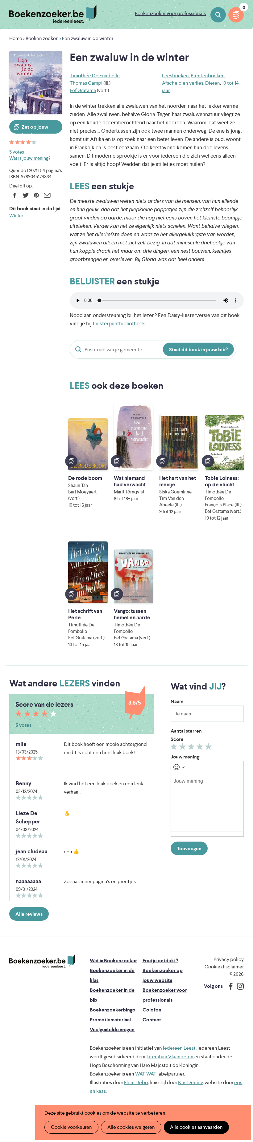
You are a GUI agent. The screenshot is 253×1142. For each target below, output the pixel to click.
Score (177, 739)
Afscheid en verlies (182, 83)
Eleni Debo (136, 1082)
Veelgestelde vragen (112, 1029)
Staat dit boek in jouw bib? (198, 349)
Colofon (152, 1010)
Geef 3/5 (192, 748)
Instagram (238, 986)
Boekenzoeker (53, 14)
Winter (16, 216)
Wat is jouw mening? (29, 158)
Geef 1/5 (175, 748)
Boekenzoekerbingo (112, 1010)
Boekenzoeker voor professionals (170, 13)
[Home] (42, 961)
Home (15, 38)
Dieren (212, 83)
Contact (152, 1019)
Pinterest (36, 195)
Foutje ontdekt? (160, 960)
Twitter (25, 195)
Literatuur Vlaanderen (170, 1056)
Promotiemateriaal (110, 1019)
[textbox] (207, 802)
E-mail (47, 195)
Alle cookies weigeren (131, 1127)
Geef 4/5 (201, 748)
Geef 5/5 (209, 748)
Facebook (14, 195)
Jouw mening (185, 757)
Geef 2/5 (183, 748)
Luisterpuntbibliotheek (119, 323)
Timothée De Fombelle (95, 75)
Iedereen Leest (179, 1048)
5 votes (16, 152)
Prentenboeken (208, 75)
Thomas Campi (86, 83)
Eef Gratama (83, 90)
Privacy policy (229, 959)
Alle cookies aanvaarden (196, 1127)
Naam (177, 701)
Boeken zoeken (218, 14)
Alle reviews (29, 914)
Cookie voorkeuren (71, 1127)
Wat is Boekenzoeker (113, 960)
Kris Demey (190, 1082)
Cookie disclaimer (224, 966)
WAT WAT (145, 1074)
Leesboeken (175, 75)
